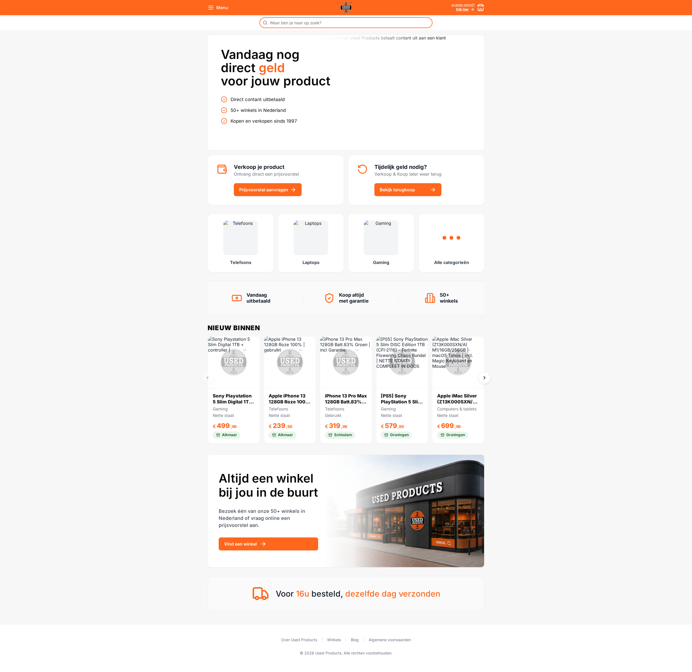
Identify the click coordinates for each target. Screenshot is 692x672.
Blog (355, 639)
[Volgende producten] (484, 378)
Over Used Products (299, 639)
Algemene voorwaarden (390, 639)
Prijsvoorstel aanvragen (263, 189)
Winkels (334, 639)
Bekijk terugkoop (397, 189)
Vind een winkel (240, 544)
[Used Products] (346, 7)
